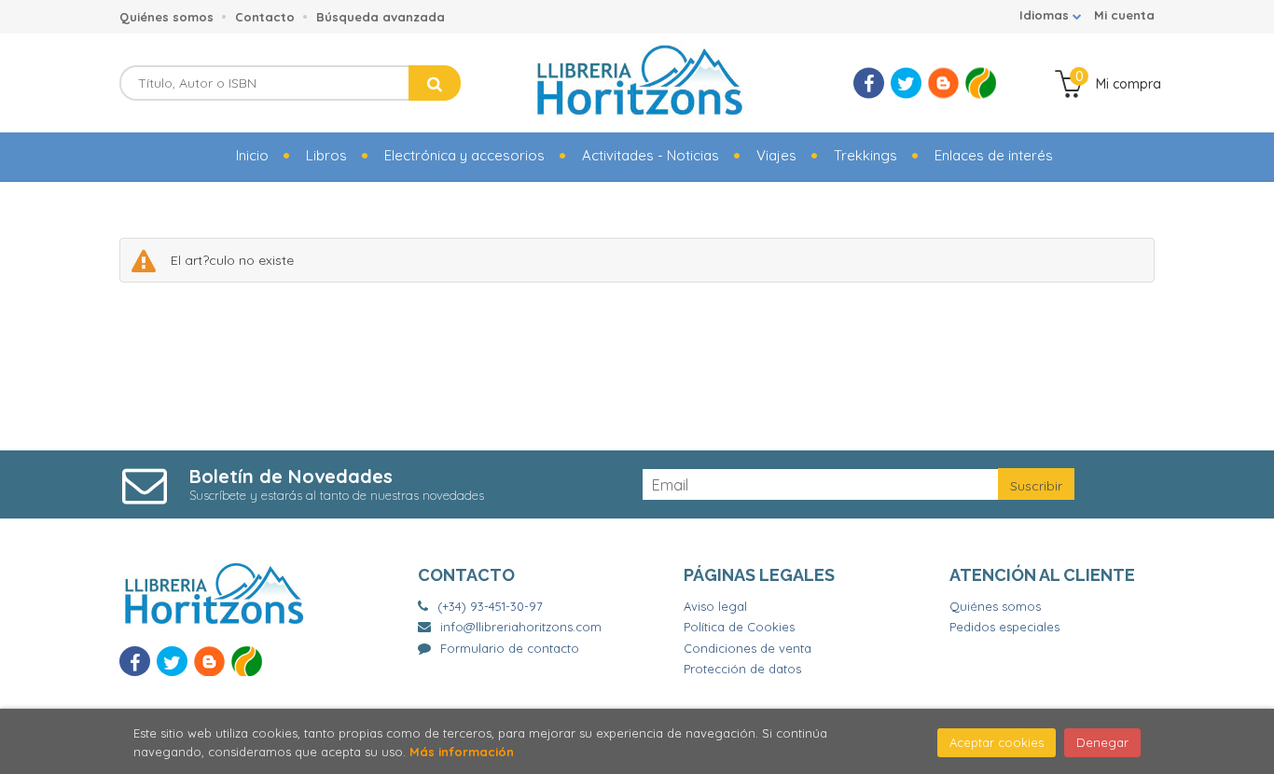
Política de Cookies (739, 626)
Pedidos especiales (1004, 626)
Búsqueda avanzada (380, 16)
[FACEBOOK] (868, 83)
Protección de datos (742, 668)
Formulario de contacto (509, 648)
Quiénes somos (166, 16)
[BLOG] (943, 83)
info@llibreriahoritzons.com (521, 626)
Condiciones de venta (747, 648)
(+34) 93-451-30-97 (490, 606)
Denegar (1102, 742)
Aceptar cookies (996, 742)
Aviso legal (715, 606)
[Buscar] (435, 83)
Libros (326, 155)
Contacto (265, 16)
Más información (461, 751)
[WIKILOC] (980, 83)
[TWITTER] (906, 83)
